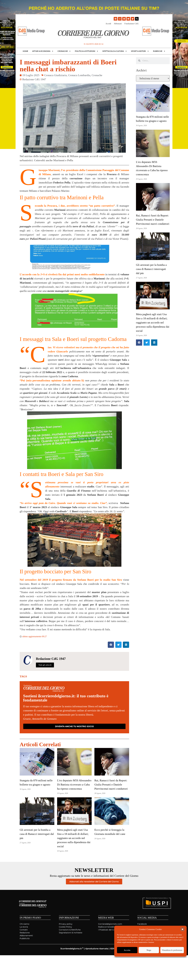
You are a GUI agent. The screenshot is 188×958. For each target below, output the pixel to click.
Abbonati (118, 24)
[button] (182, 929)
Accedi (108, 24)
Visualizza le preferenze (172, 950)
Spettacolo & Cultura (113, 51)
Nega (149, 950)
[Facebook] (115, 19)
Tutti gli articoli (44, 665)
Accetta (127, 950)
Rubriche (157, 51)
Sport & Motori (138, 51)
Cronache (63, 51)
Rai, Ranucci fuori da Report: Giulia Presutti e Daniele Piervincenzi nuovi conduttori (111, 784)
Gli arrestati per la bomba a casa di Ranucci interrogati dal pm (37, 834)
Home (25, 51)
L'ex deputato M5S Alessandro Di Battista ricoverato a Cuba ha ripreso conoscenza (74, 784)
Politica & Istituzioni (85, 51)
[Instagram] (120, 19)
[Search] (137, 19)
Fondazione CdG (131, 24)
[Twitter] (132, 19)
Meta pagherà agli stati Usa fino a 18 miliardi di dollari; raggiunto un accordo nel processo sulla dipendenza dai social (73, 838)
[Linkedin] (124, 19)
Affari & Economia (41, 51)
